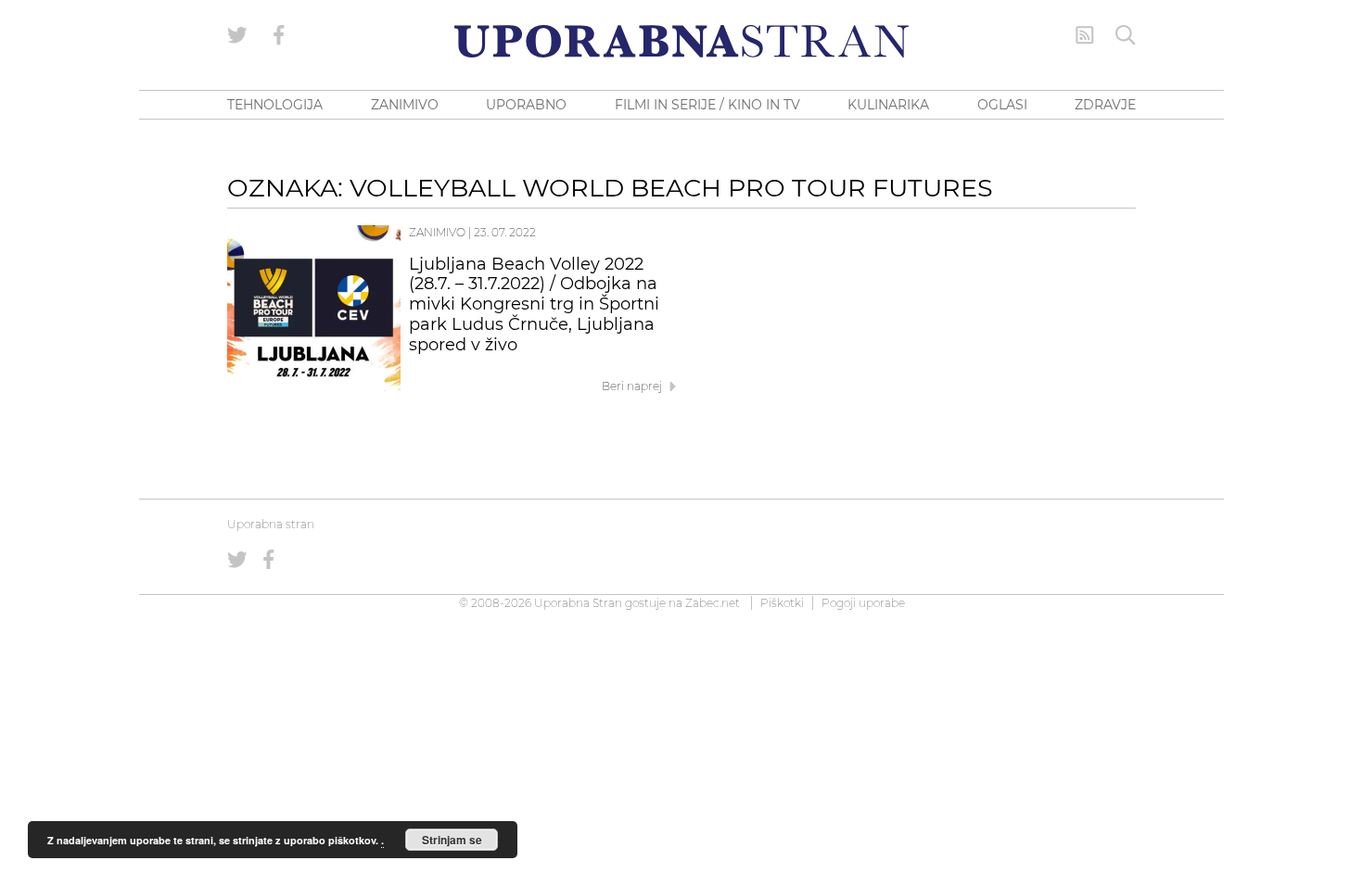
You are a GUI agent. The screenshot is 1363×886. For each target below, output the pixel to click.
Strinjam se (452, 839)
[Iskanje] (1125, 35)
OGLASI (1002, 104)
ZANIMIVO (405, 104)
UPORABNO (526, 104)
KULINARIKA (888, 104)
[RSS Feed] (1085, 35)
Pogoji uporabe (863, 603)
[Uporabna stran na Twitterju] (237, 35)
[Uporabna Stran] (681, 41)
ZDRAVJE (1105, 104)
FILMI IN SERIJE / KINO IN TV (707, 104)
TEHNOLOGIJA (275, 104)
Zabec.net (712, 603)
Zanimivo (437, 232)
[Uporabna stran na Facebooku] (279, 35)
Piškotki (782, 603)
